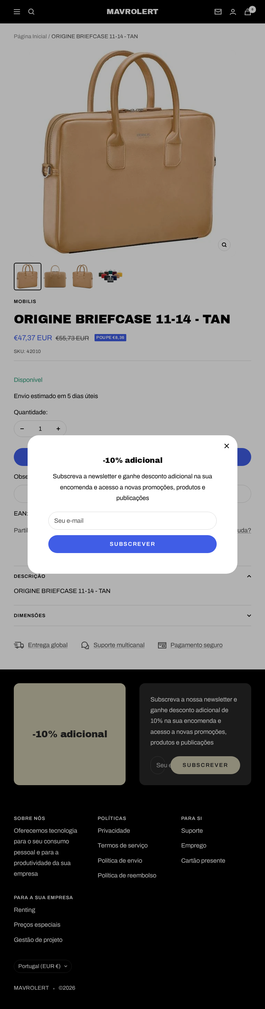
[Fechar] (226, 446)
